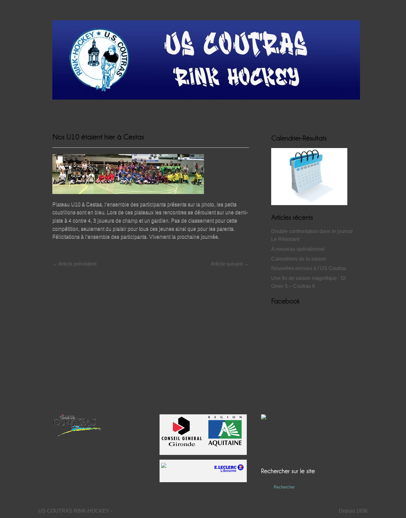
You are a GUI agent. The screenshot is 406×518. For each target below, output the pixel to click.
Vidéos (168, 113)
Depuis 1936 (353, 511)
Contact (212, 113)
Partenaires (241, 113)
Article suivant (230, 264)
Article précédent (74, 264)
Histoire (143, 113)
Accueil (60, 113)
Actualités (87, 113)
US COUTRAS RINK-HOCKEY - (75, 511)
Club (189, 113)
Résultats (116, 113)
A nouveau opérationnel (298, 249)
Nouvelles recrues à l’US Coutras (308, 268)
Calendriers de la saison (298, 259)
